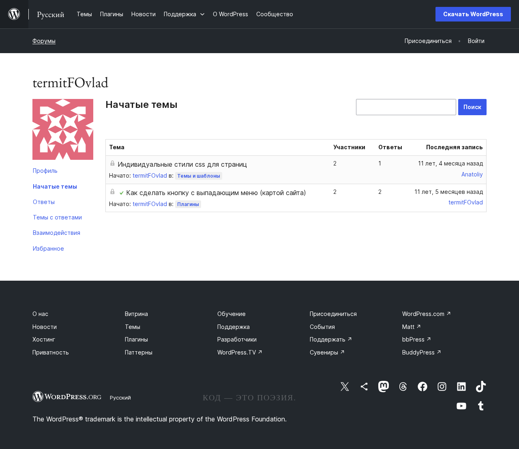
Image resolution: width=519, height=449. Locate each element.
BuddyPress (422, 352)
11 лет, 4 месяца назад (450, 163)
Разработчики (237, 339)
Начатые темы (55, 186)
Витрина (136, 313)
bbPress (416, 339)
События (322, 326)
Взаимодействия (56, 232)
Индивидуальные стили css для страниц (182, 164)
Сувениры (327, 352)
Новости (44, 326)
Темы (132, 326)
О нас (40, 313)
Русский (120, 397)
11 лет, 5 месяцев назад (448, 191)
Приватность (50, 352)
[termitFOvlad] (62, 131)
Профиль (45, 170)
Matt (411, 326)
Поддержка (233, 326)
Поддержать (331, 339)
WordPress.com (426, 313)
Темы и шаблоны (198, 176)
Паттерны (138, 352)
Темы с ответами (57, 217)
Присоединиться (333, 313)
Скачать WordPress (473, 14)
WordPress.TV (240, 352)
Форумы (44, 40)
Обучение (231, 313)
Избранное (48, 248)
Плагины (188, 204)
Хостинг (43, 339)
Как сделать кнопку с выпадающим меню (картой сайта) (216, 193)
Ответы (44, 201)
